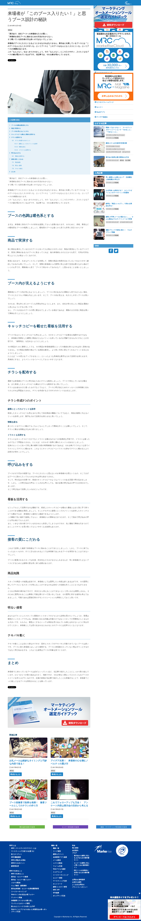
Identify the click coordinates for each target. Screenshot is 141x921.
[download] (49, 712)
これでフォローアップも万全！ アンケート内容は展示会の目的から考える (69, 804)
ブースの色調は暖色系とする (19, 125)
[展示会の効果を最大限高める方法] (99, 161)
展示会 (10, 30)
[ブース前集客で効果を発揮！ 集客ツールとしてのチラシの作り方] (28, 789)
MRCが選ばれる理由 (18, 860)
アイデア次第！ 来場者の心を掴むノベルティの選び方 (69, 762)
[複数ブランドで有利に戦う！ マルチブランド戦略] (99, 234)
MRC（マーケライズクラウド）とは (23, 848)
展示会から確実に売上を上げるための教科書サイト (81, 857)
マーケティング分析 (60, 881)
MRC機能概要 (16, 857)
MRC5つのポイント (18, 863)
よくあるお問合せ (78, 884)
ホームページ (126, 152)
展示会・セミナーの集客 (19, 876)
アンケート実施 (16, 897)
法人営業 (127, 160)
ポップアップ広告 (59, 895)
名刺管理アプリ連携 (60, 857)
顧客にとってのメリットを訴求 (26, 144)
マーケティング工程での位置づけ (22, 851)
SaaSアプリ (101, 112)
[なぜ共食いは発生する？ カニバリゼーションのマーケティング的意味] (99, 194)
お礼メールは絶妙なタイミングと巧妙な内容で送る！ (28, 762)
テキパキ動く (17, 168)
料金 (73, 845)
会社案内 (75, 850)
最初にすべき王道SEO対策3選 (116, 143)
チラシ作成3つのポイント (21, 140)
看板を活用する (18, 156)
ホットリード (57, 884)
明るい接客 (17, 165)
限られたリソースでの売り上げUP (23, 906)
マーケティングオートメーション (115, 135)
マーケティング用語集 (112, 138)
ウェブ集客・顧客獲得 (19, 885)
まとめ (12, 172)
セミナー (100, 107)
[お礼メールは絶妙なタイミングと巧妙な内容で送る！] (28, 748)
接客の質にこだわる (16, 159)
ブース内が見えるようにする (19, 131)
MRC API (56, 890)
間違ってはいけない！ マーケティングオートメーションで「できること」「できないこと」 (119, 129)
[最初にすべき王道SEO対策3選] (99, 147)
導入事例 (75, 848)
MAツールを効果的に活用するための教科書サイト (81, 872)
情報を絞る (20, 147)
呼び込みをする (15, 153)
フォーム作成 (57, 866)
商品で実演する (15, 128)
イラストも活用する (23, 150)
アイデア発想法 (102, 117)
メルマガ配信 (15, 882)
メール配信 (57, 860)
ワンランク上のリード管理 (20, 903)
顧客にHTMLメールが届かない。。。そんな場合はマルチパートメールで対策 (119, 218)
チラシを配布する (15, 137)
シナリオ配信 (57, 863)
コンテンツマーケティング (113, 152)
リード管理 (57, 851)
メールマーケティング (126, 222)
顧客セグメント (58, 854)
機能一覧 (54, 845)
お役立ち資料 (76, 882)
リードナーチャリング (112, 160)
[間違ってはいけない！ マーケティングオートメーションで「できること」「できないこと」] (99, 131)
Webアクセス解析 (59, 869)
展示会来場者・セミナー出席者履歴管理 (25, 888)
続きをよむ (16, 774)
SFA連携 (56, 893)
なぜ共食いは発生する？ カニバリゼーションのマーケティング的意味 (119, 191)
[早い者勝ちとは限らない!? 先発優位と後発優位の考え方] (99, 181)
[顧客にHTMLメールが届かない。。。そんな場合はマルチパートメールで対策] (99, 221)
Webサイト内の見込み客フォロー (22, 894)
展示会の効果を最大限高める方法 (117, 157)
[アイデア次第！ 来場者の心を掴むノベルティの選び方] (70, 748)
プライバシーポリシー (80, 887)
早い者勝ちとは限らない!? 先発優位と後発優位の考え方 (119, 178)
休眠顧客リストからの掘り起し (22, 900)
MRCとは (12, 845)
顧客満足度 (15, 866)
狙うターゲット (16, 854)
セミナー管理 (57, 878)
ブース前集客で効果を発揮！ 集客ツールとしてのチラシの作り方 (28, 804)
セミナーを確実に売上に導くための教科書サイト (81, 865)
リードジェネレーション (113, 146)
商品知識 (16, 162)
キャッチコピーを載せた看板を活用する (22, 134)
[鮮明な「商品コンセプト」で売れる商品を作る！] (99, 207)
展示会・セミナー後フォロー (21, 879)
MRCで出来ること (15, 871)
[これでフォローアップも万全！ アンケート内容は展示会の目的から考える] (70, 789)
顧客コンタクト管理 (60, 887)
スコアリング (57, 872)
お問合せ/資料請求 (78, 879)
